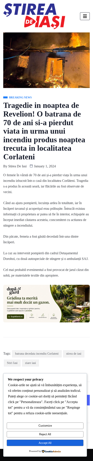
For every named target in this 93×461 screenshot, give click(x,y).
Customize (45, 425)
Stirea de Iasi (17, 166)
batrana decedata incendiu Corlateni (37, 353)
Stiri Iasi (12, 363)
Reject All (45, 434)
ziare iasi (30, 363)
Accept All (45, 443)
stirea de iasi (73, 353)
